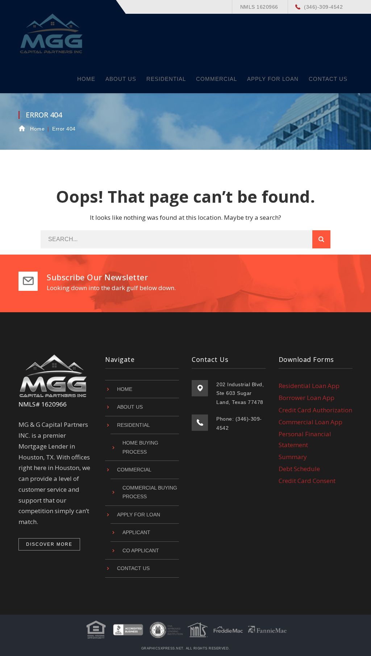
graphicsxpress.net (162, 648)
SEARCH (321, 239)
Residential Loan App (309, 385)
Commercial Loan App (310, 422)
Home (37, 129)
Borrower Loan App (306, 397)
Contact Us (133, 568)
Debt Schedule (299, 469)
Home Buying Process (140, 447)
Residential (133, 425)
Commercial (134, 470)
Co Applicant (140, 550)
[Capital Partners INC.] (51, 32)
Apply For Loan (138, 514)
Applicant (136, 532)
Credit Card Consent (307, 480)
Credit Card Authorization (315, 410)
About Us (130, 407)
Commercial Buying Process (149, 492)
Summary (293, 457)
